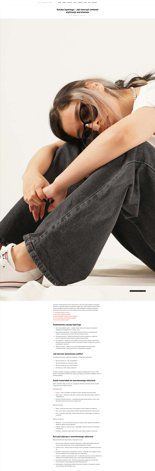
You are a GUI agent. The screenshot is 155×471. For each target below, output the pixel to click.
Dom (89, 2)
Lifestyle (69, 2)
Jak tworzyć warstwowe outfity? (62, 314)
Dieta (75, 2)
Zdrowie (80, 2)
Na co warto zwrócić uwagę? (61, 319)
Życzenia (94, 2)
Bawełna (58, 392)
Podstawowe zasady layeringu (62, 312)
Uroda (64, 2)
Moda (59, 2)
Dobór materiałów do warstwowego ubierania (65, 316)
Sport (85, 2)
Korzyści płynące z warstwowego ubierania (65, 318)
